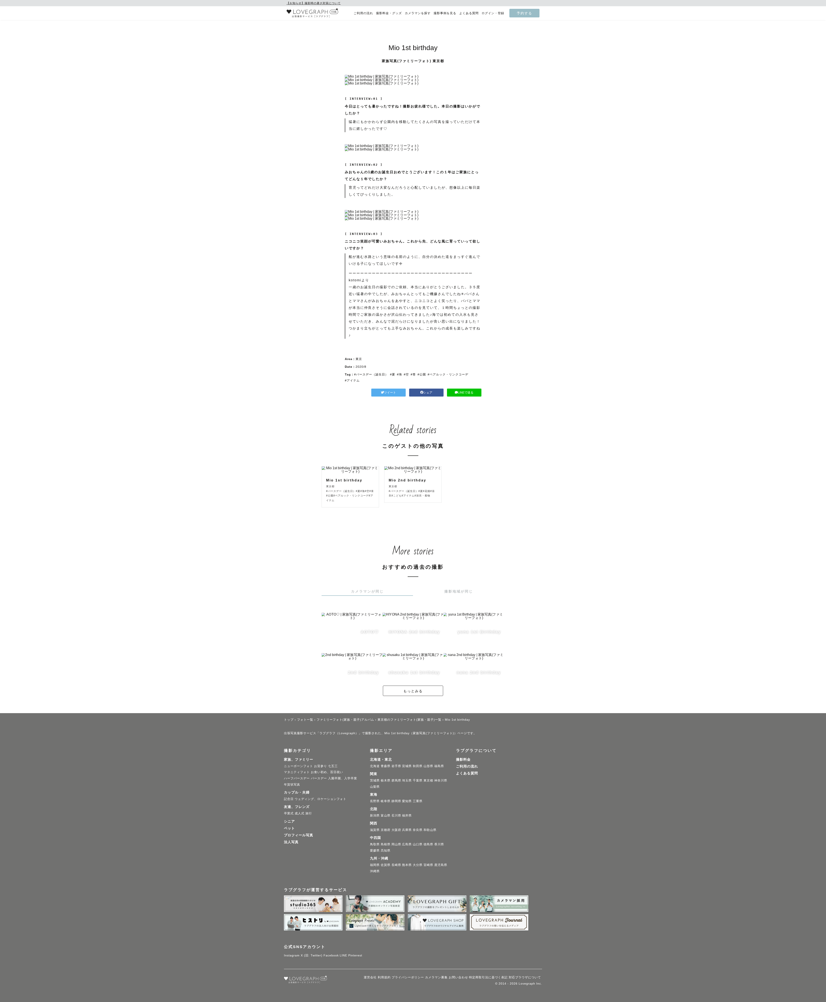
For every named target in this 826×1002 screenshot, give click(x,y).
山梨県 (375, 786)
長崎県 (396, 865)
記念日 (289, 799)
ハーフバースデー (297, 778)
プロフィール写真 (298, 835)
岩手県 (396, 766)
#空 (406, 374)
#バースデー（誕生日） (371, 374)
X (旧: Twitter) (311, 955)
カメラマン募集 (436, 977)
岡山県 (396, 844)
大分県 (417, 865)
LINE (343, 955)
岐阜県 (385, 801)
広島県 (407, 844)
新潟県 (375, 815)
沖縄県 (375, 871)
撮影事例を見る (445, 13)
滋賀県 (375, 830)
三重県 (417, 801)
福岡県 (375, 865)
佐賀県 (385, 865)
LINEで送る (465, 392)
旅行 (308, 813)
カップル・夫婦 (297, 792)
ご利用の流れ (363, 13)
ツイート (390, 392)
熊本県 (407, 865)
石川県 (396, 815)
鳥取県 (375, 844)
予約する (524, 13)
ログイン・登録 (493, 13)
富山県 (385, 815)
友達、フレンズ (297, 807)
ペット (289, 828)
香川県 (439, 844)
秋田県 (417, 766)
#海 (399, 374)
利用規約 (384, 977)
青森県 (385, 766)
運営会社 (370, 977)
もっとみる (413, 691)
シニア (289, 821)
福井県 (407, 815)
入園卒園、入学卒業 (342, 778)
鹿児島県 (440, 865)
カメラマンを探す (418, 13)
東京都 (428, 780)
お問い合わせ (458, 977)
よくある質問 (469, 13)
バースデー (319, 778)
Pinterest (355, 955)
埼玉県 (407, 780)
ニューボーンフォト (298, 766)
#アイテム (352, 380)
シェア (427, 392)
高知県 (385, 850)
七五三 (333, 766)
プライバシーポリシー (408, 977)
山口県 (417, 844)
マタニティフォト (297, 772)
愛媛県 (375, 850)
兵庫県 (407, 830)
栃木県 (385, 780)
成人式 (299, 813)
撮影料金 (463, 759)
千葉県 (417, 780)
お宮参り (320, 766)
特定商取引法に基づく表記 (488, 977)
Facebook (331, 955)
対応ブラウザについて (525, 977)
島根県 (385, 844)
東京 (359, 359)
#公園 (422, 374)
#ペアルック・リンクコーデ (448, 374)
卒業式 (289, 813)
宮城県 (407, 766)
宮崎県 (428, 865)
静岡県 (396, 801)
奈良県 (417, 830)
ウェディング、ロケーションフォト (320, 799)
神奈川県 (440, 780)
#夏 (392, 374)
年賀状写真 (292, 784)
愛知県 (407, 801)
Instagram (292, 955)
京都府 (385, 830)
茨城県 (375, 780)
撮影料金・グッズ (389, 13)
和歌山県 (430, 830)
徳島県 (428, 844)
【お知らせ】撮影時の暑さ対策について (314, 3)
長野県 (375, 801)
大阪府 (396, 830)
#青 (413, 374)
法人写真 (291, 842)
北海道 (375, 766)
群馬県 (396, 780)
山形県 (428, 766)
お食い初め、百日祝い (327, 772)
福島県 (439, 766)
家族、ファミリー (298, 759)
